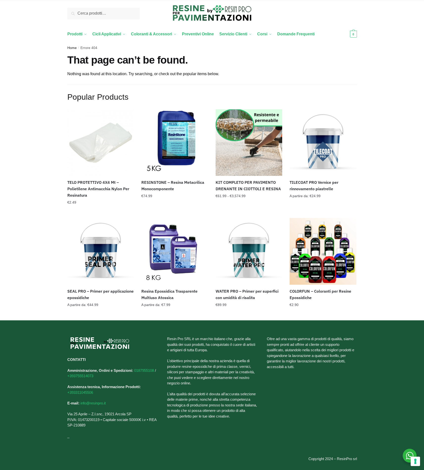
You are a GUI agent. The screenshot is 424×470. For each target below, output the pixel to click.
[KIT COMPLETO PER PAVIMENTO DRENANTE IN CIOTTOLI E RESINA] (249, 142)
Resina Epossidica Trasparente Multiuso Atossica (169, 294)
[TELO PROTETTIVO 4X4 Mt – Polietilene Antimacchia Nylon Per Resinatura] (100, 142)
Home (72, 48)
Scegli (249, 212)
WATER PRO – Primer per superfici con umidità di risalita (247, 294)
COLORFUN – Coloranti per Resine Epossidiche (320, 294)
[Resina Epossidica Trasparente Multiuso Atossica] (174, 251)
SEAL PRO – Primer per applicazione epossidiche (100, 294)
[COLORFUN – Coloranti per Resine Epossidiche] (323, 251)
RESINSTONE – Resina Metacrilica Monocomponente (172, 185)
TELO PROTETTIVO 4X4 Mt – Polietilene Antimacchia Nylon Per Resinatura (98, 189)
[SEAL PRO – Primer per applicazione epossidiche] (100, 251)
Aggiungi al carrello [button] (100, 212)
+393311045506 (80, 392)
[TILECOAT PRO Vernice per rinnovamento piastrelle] (323, 142)
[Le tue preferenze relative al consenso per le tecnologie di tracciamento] (415, 461)
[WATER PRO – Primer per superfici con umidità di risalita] (249, 251)
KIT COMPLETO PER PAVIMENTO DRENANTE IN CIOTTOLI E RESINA (248, 185)
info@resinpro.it (93, 403)
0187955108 (144, 370)
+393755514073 (80, 376)
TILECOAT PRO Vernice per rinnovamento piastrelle (314, 185)
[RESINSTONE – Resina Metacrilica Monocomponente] (174, 142)
